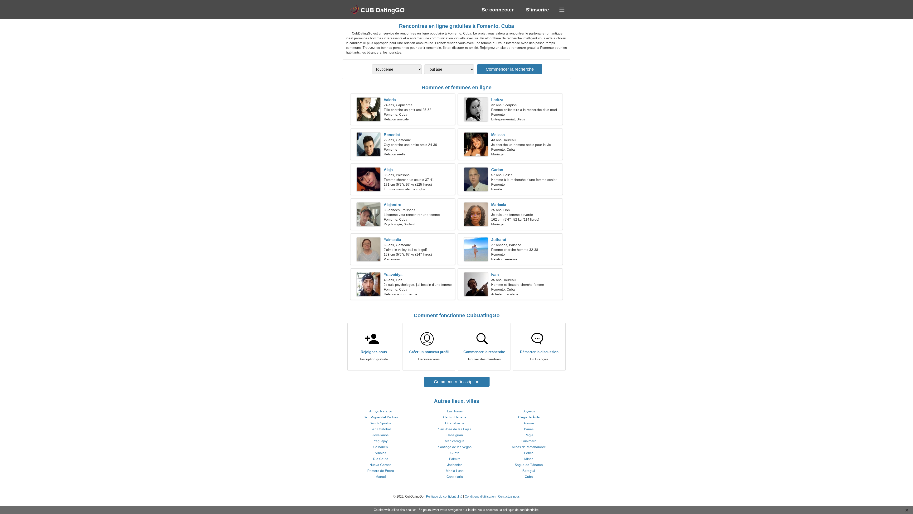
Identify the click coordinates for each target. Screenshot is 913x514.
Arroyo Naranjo (380, 411)
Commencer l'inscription (456, 381)
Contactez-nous (509, 496)
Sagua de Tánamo (529, 465)
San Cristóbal (380, 429)
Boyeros (529, 411)
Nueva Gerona (380, 465)
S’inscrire (537, 9)
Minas (528, 459)
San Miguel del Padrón (381, 417)
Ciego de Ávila (529, 417)
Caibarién (380, 447)
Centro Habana (454, 417)
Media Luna (455, 471)
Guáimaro (528, 441)
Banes (529, 429)
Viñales (380, 453)
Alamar (529, 423)
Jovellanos (381, 435)
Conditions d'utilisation (480, 496)
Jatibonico (454, 465)
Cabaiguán (455, 435)
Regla (528, 435)
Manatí (380, 477)
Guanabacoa (455, 423)
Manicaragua (455, 441)
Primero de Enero (380, 471)
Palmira (455, 459)
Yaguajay (381, 441)
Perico (529, 453)
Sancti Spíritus (380, 423)
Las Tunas (455, 411)
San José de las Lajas (454, 429)
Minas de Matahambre (529, 447)
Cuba (529, 477)
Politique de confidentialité (444, 496)
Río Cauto (380, 459)
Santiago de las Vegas (454, 447)
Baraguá (528, 471)
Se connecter (498, 9)
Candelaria (455, 477)
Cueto (454, 453)
